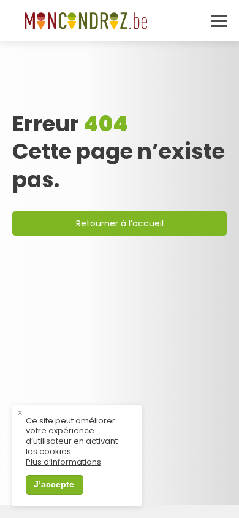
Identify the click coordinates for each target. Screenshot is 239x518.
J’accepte (54, 484)
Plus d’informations (63, 462)
